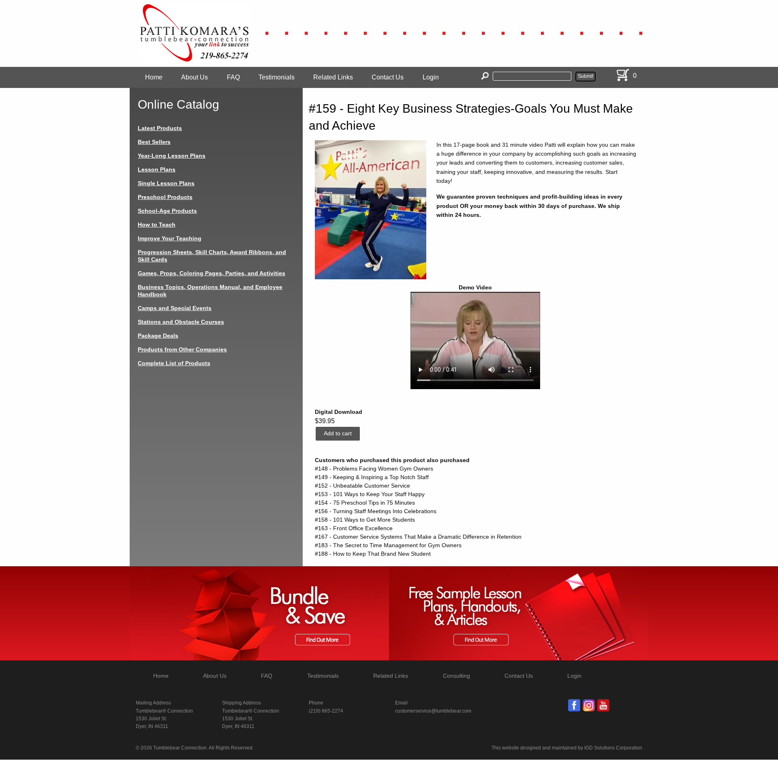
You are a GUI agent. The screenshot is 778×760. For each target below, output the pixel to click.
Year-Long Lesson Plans (171, 155)
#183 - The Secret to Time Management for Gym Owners (388, 545)
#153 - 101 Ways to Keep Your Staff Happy (370, 494)
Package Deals (158, 335)
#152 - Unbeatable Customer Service (362, 485)
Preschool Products (165, 197)
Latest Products (160, 128)
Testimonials (277, 77)
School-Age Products (167, 211)
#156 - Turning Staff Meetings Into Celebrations (375, 511)
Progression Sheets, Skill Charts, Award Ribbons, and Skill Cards (212, 256)
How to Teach (156, 224)
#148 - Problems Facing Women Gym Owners (374, 468)
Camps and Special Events (175, 308)
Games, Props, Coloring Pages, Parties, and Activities (211, 273)
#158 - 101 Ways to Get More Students (365, 519)
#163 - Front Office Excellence (354, 528)
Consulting (456, 675)
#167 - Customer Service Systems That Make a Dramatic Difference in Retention (418, 536)
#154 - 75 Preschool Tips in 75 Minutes (365, 502)
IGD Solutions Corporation (613, 748)
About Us (194, 77)
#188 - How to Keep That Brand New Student (373, 553)
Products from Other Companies (182, 349)
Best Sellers (154, 142)
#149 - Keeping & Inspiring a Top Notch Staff (372, 477)
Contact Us (388, 77)
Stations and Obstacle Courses (181, 322)
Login (431, 77)
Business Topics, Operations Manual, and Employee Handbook (210, 291)
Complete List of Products (174, 363)
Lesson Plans (156, 169)
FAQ (233, 77)
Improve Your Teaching (169, 238)
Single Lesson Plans (166, 183)
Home (153, 77)
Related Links (333, 77)
